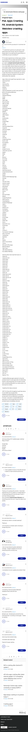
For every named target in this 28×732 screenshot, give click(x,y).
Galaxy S (4, 47)
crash (20, 404)
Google (6, 409)
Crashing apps (8, 704)
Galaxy (19, 406)
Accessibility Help (5, 717)
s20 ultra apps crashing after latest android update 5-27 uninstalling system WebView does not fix (14, 676)
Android (6, 404)
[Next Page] (18, 428)
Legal (2, 724)
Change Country (12, 727)
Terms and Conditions (6, 719)
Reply (22, 458)
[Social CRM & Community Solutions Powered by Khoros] (22, 712)
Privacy (3, 722)
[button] (23, 41)
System (19, 409)
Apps (14, 404)
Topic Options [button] (23, 13)
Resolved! (10, 15)
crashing (6, 406)
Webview (7, 411)
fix (13, 406)
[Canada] (4, 2)
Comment (21, 419)
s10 (13, 409)
